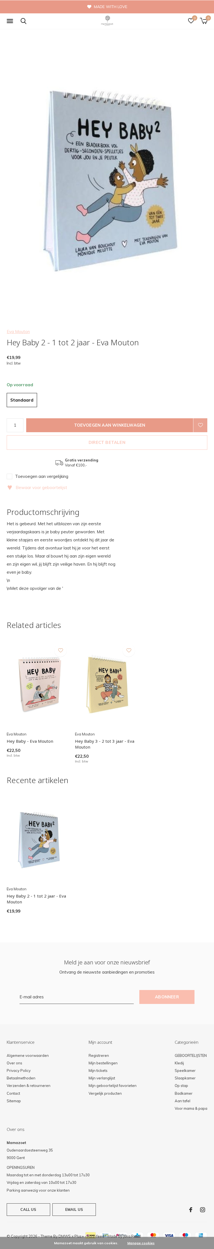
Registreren (99, 1055)
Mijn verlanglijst (102, 1078)
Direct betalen (107, 442)
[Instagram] (202, 1210)
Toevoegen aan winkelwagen (109, 425)
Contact (13, 1093)
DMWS (65, 1236)
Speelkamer (185, 1070)
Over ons (14, 1063)
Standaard (21, 400)
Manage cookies (141, 1243)
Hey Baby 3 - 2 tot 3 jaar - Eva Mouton (104, 744)
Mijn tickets (98, 1070)
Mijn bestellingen (103, 1063)
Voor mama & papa (191, 1108)
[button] (11, 21)
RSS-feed (95, 1236)
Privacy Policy (19, 1070)
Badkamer (184, 1093)
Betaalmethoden (21, 1078)
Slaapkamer (185, 1078)
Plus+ (79, 1236)
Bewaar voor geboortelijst (37, 487)
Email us (74, 1209)
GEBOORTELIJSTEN (191, 1055)
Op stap (181, 1085)
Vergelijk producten (105, 1093)
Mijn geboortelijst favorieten (113, 1085)
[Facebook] (190, 1210)
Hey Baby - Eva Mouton (30, 741)
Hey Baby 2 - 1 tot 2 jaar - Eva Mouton (36, 899)
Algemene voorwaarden (28, 1055)
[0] (203, 21)
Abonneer (167, 996)
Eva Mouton (18, 331)
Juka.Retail (132, 1236)
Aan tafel (182, 1101)
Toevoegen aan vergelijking (41, 476)
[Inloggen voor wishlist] (200, 425)
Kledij (179, 1063)
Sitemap (14, 1101)
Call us (28, 1209)
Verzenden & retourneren (28, 1085)
